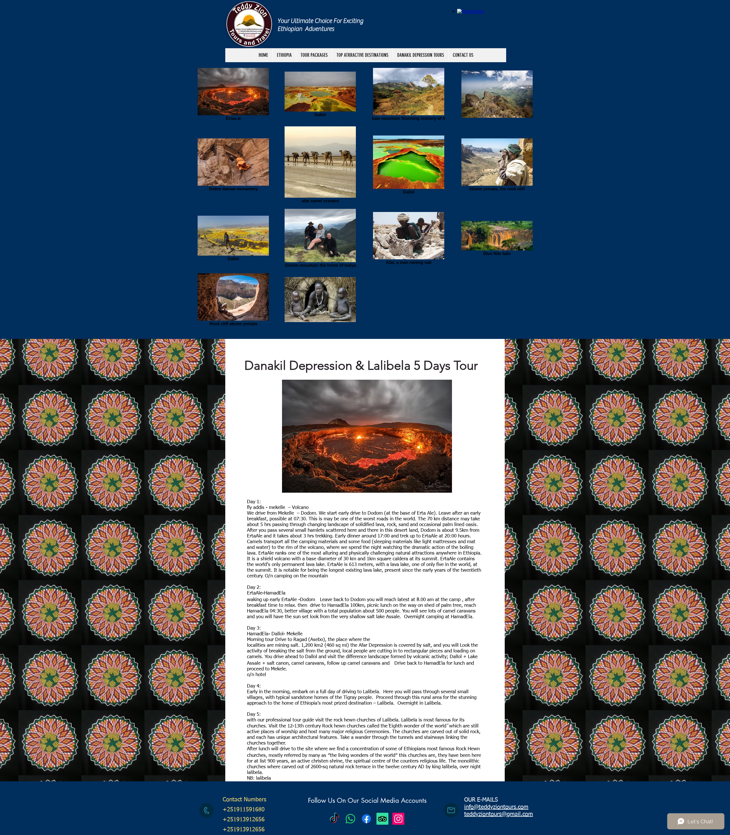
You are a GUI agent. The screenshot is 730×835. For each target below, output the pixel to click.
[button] (314, 55)
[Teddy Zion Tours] (334, 819)
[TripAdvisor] (382, 819)
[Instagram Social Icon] (398, 819)
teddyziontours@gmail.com (498, 814)
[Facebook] (366, 819)
